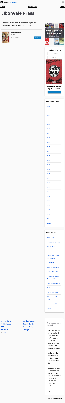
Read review (37, 37)
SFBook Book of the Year (54, 304)
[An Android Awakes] (54, 83)
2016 (48, 151)
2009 (48, 183)
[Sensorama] (5, 37)
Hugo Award (50, 237)
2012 (48, 169)
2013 (48, 165)
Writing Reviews (29, 321)
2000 (48, 214)
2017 (48, 147)
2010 (48, 178)
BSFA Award (50, 262)
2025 (48, 111)
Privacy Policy (28, 327)
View (54, 92)
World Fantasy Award (53, 267)
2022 (48, 124)
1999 (48, 218)
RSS (5, 333)
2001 (48, 209)
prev (3, 6)
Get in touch (6, 324)
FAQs (3, 327)
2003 (48, 201)
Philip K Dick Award (52, 271)
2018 (48, 142)
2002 (48, 205)
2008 (48, 187)
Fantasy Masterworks (53, 292)
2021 (48, 129)
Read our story (54, 36)
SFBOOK (10, 2)
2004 (48, 196)
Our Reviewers (6, 321)
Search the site (28, 324)
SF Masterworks (51, 288)
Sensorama (16, 32)
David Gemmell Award (53, 283)
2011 (48, 174)
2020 (48, 133)
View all (49, 223)
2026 (48, 106)
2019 (48, 138)
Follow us (4, 330)
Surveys (26, 330)
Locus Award (50, 251)
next (63, 6)
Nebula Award (51, 246)
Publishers (33, 6)
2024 (48, 115)
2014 (48, 160)
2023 (48, 120)
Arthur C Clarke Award (53, 242)
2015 (48, 156)
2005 (48, 192)
